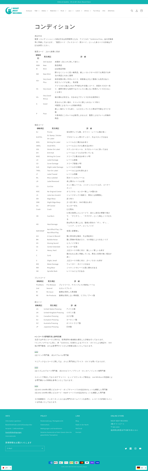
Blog (77, 421)
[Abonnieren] (42, 448)
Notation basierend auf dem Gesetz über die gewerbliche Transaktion (56, 433)
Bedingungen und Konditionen (51, 428)
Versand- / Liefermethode (14, 428)
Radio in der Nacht (82, 425)
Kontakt (78, 432)
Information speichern (13, 421)
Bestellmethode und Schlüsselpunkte (18, 425)
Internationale (10, 436)
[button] (132, 10)
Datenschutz (45, 425)
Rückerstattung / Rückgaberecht (52, 421)
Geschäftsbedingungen (13, 432)
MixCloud (79, 428)
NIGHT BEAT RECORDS (70, 466)
